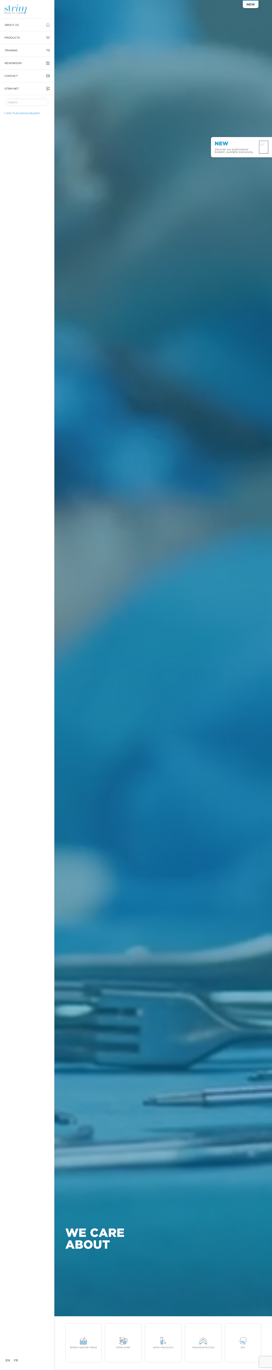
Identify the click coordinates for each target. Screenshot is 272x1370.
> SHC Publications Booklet (22, 113)
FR (16, 1360)
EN (8, 1360)
